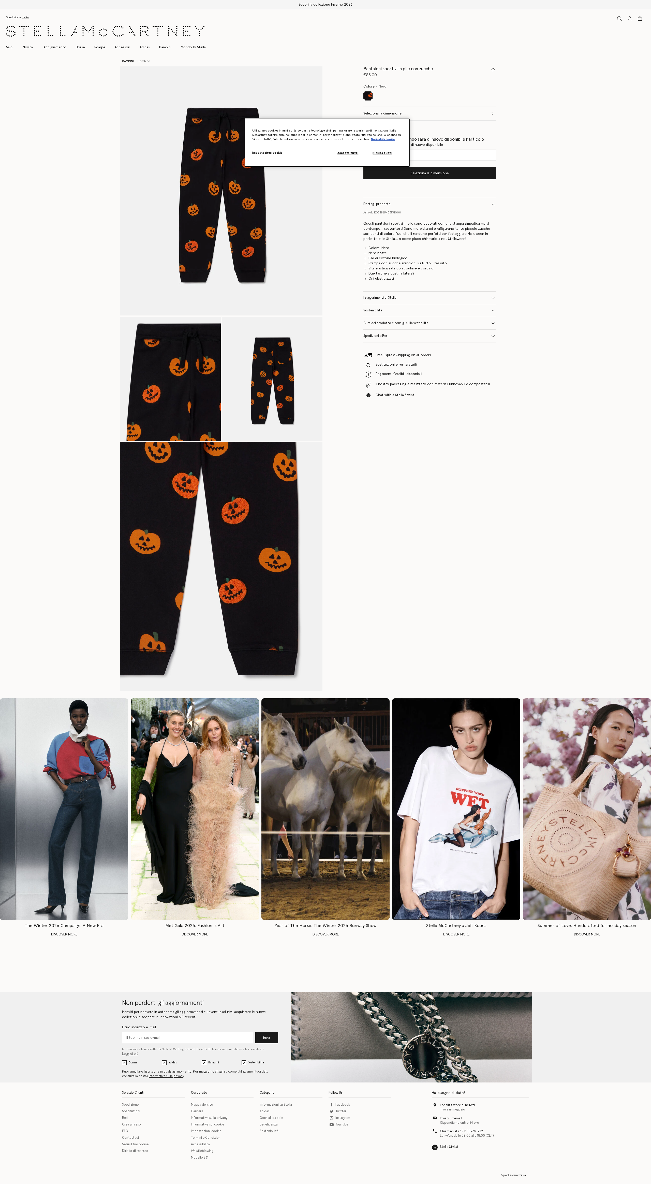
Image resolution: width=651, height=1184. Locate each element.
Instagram (342, 1118)
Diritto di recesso (135, 1151)
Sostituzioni (131, 1111)
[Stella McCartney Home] (105, 31)
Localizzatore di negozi (457, 1105)
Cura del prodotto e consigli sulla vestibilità (395, 323)
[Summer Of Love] (587, 809)
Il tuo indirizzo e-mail (139, 1027)
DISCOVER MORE (64, 934)
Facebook (342, 1104)
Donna (133, 1062)
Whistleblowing (202, 1151)
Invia (266, 1038)
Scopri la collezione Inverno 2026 (325, 4)
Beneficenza (269, 1124)
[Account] (630, 18)
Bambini (213, 1062)
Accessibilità (200, 1144)
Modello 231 (199, 1157)
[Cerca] (619, 18)
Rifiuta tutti (382, 153)
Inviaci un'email (451, 1118)
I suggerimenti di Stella (379, 297)
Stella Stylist (449, 1147)
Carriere (197, 1111)
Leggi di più (130, 1054)
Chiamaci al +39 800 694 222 (461, 1131)
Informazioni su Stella (276, 1104)
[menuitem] (27, 47)
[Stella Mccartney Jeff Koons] (456, 809)
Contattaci (130, 1137)
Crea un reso (131, 1124)
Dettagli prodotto (377, 204)
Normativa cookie (383, 139)
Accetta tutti (347, 153)
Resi (125, 1118)
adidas (173, 1062)
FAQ (125, 1131)
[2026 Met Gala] (195, 809)
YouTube (341, 1124)
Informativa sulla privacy (166, 1076)
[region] (327, 142)
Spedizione (130, 1104)
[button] (221, 190)
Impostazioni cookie (206, 1131)
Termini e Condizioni (206, 1137)
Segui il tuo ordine (135, 1144)
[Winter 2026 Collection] (64, 809)
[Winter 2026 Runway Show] (325, 809)
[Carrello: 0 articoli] (640, 19)
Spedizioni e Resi (375, 336)
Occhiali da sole (271, 1118)
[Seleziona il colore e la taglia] (493, 69)
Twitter (340, 1111)
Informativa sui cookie (207, 1124)
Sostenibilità (372, 310)
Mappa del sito (202, 1104)
